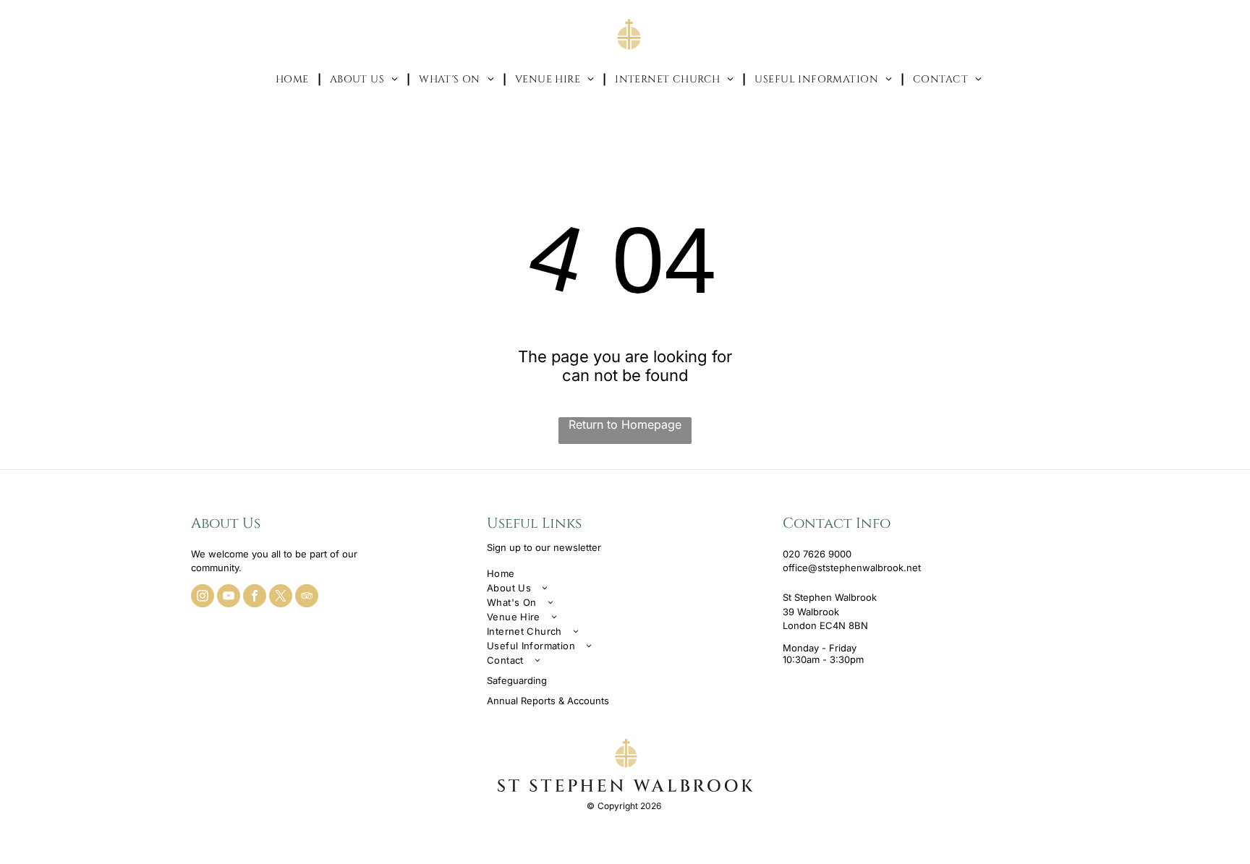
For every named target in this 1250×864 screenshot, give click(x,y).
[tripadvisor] (306, 597)
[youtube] (228, 597)
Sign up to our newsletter (544, 547)
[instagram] (202, 597)
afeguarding (520, 680)
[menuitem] (294, 79)
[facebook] (254, 597)
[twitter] (280, 597)
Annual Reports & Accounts (548, 700)
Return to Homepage (625, 424)
